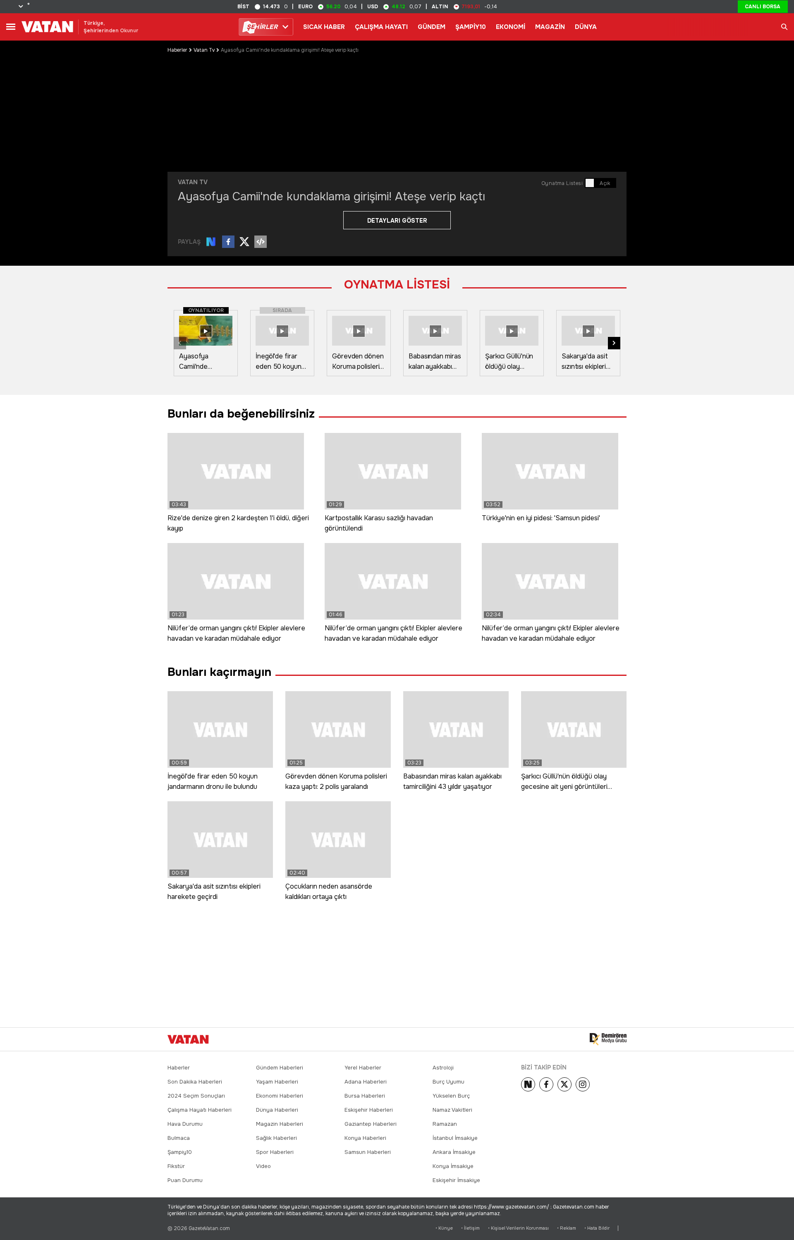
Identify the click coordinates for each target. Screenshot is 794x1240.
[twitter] (564, 1084)
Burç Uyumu (448, 1081)
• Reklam (566, 1228)
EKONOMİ (510, 27)
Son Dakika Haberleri (194, 1081)
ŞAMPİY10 (470, 27)
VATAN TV (193, 182)
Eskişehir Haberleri (368, 1109)
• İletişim (470, 1228)
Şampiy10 (179, 1152)
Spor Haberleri (275, 1152)
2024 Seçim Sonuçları (196, 1095)
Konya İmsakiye (453, 1166)
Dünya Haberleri (277, 1109)
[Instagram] (583, 1084)
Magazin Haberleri (279, 1123)
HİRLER (261, 27)
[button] (614, 343)
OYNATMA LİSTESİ (397, 285)
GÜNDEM (431, 27)
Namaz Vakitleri (452, 1109)
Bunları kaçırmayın (219, 672)
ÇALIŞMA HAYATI (381, 27)
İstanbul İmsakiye (455, 1137)
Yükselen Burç (451, 1095)
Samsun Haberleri (367, 1152)
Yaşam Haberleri (277, 1081)
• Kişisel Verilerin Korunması (518, 1228)
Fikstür (176, 1166)
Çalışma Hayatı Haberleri (199, 1109)
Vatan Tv (204, 50)
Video (263, 1166)
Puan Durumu (185, 1180)
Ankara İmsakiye (454, 1152)
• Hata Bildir (597, 1228)
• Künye (444, 1228)
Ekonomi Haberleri (279, 1095)
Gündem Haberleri (279, 1067)
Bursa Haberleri (364, 1095)
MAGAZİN (550, 27)
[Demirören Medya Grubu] (608, 1039)
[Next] (528, 1084)
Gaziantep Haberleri (370, 1123)
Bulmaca (178, 1137)
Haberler (177, 50)
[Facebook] (546, 1084)
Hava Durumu (185, 1123)
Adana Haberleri (365, 1081)
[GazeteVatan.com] (188, 1039)
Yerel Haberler (362, 1067)
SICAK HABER (324, 27)
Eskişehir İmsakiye (456, 1180)
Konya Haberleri (365, 1137)
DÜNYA (586, 27)
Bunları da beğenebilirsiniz (241, 414)
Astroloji (443, 1067)
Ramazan (445, 1123)
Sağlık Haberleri (276, 1137)
